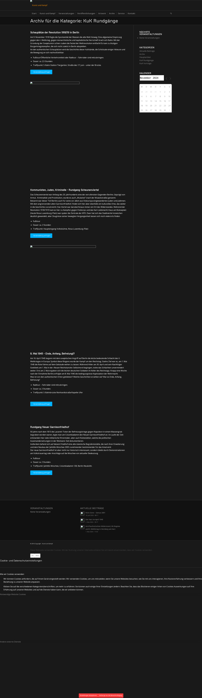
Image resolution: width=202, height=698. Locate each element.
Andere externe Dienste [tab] (10, 641)
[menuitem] (34, 13)
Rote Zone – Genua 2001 (95, 513)
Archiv (142, 54)
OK (32, 556)
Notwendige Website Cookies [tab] (13, 594)
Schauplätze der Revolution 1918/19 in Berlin (54, 32)
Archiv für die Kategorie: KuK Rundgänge (74, 20)
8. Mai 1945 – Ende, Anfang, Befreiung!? (52, 353)
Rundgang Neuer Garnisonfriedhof (49, 426)
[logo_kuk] (38, 5)
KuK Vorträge (145, 63)
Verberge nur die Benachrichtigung (110, 695)
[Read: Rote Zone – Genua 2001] (82, 514)
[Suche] (170, 13)
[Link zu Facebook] (170, 5)
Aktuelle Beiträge (147, 51)
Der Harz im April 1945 (94, 519)
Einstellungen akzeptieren (88, 695)
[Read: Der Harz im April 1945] (82, 520)
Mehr (37, 556)
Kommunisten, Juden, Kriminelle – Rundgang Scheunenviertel (64, 189)
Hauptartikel (145, 57)
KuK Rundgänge (146, 60)
